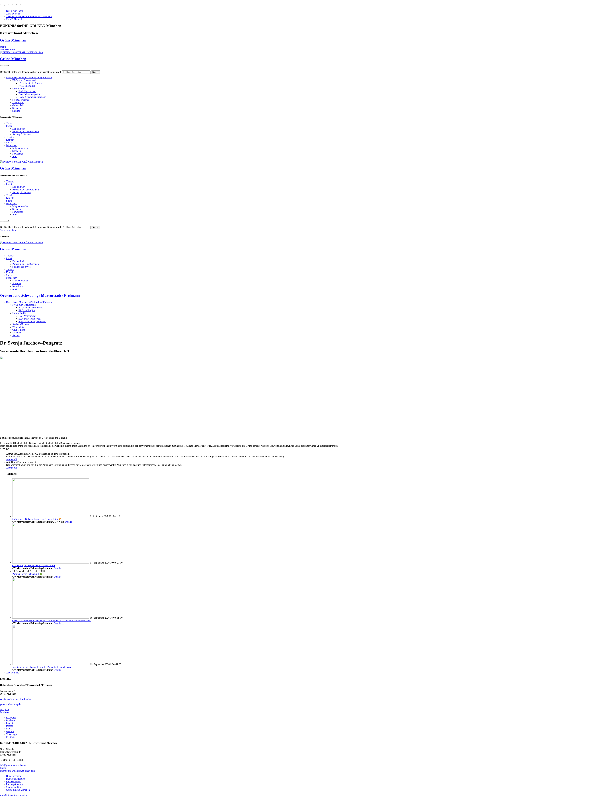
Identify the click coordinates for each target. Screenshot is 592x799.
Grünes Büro (18, 105)
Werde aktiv (18, 102)
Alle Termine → (14, 672)
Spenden (16, 108)
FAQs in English (26, 86)
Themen (10, 123)
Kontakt (10, 139)
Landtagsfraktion (14, 784)
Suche (9, 142)
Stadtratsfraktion (14, 787)
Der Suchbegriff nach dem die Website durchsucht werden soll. (30, 72)
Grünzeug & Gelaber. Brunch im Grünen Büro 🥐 (37, 519)
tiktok (9, 728)
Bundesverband (13, 776)
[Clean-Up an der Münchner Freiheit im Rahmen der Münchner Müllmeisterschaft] (50, 617)
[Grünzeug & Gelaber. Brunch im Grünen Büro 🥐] (50, 516)
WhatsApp (11, 734)
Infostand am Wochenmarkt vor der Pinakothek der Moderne (41, 667)
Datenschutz (18, 770)
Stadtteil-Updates (20, 99)
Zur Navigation (13, 13)
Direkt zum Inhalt (14, 11)
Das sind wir (18, 128)
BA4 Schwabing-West (29, 94)
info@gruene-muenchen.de (13, 765)
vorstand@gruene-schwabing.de (15, 699)
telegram (10, 737)
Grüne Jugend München (18, 790)
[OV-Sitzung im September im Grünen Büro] (50, 562)
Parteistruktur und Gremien (25, 131)
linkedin (10, 723)
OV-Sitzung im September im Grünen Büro (33, 565)
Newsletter (17, 153)
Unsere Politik (19, 88)
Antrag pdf (11, 459)
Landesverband (13, 781)
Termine (10, 137)
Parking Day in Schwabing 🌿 (27, 574)
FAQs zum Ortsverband (24, 80)
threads (9, 726)
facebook (4, 712)
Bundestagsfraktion (15, 778)
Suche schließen (8, 230)
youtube (10, 731)
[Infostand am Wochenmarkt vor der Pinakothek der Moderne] (50, 664)
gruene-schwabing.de (10, 704)
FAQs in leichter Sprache (30, 83)
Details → (70, 521)
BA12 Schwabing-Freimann (32, 97)
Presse (3, 768)
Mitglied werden (20, 148)
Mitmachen (11, 145)
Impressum (5, 770)
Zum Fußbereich (14, 19)
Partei (9, 126)
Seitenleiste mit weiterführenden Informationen (29, 16)
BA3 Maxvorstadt (27, 91)
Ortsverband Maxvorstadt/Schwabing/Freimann (29, 77)
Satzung (16, 110)
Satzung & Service (21, 134)
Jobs (14, 156)
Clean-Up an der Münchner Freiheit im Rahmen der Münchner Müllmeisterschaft (51, 620)
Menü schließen (7, 49)
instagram (4, 709)
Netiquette (30, 770)
